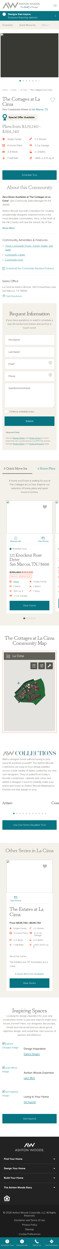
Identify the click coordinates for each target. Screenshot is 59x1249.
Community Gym (14, 260)
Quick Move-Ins (27, 25)
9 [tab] (39, 813)
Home (5, 90)
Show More (8, 228)
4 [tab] (29, 80)
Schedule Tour (29, 175)
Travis (16, 582)
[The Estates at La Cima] (29, 876)
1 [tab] (20, 80)
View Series (29, 983)
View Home (29, 605)
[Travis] (29, 516)
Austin (14, 90)
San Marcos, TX (39, 109)
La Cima (23, 90)
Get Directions (14, 296)
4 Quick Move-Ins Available (29, 974)
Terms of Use (35, 438)
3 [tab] (26, 80)
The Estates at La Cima (26, 912)
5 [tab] (32, 80)
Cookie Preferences (29, 1234)
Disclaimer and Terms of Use (29, 1220)
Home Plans (48, 25)
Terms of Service (36, 444)
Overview (7, 25)
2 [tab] (23, 80)
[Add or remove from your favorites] (45, 507)
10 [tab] (42, 813)
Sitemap (29, 1229)
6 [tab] (35, 80)
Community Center (15, 255)
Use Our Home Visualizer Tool (29, 825)
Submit (29, 421)
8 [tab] (35, 813)
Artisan (7, 803)
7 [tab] (39, 80)
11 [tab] (45, 813)
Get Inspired (29, 1118)
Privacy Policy (19, 438)
